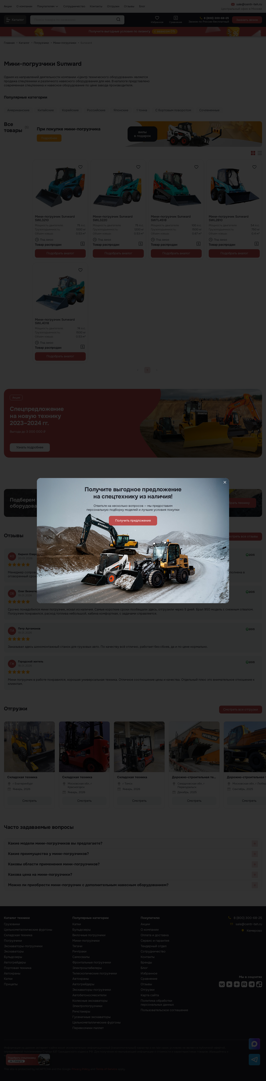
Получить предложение (133, 520)
